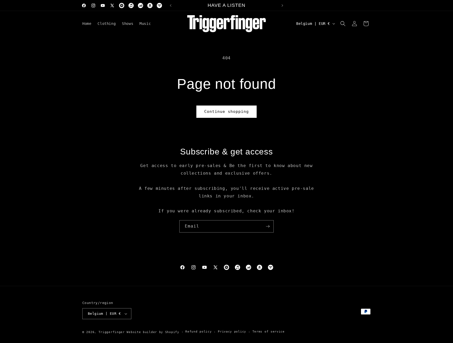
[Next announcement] (282, 5)
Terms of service (268, 331)
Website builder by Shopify (153, 332)
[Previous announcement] (170, 5)
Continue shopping (226, 111)
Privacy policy (232, 331)
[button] (343, 23)
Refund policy (198, 331)
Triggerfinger (112, 332)
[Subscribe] (267, 226)
